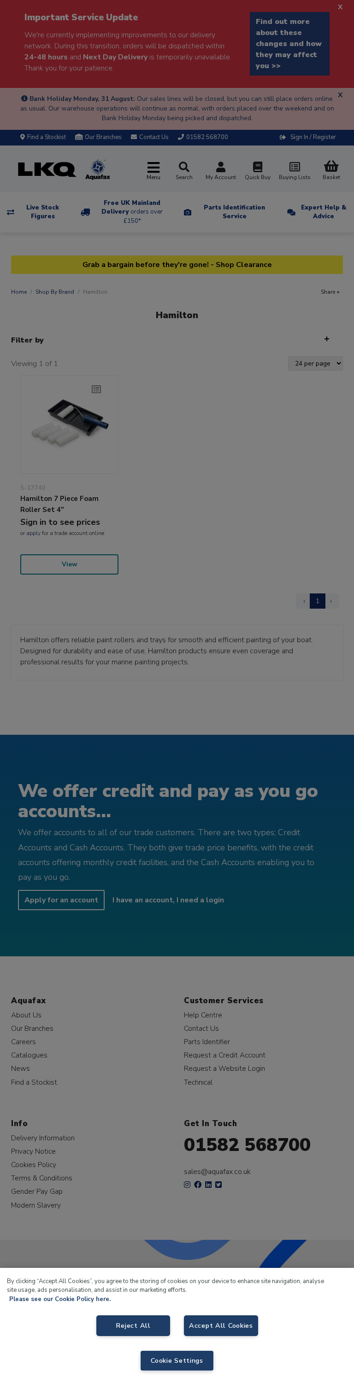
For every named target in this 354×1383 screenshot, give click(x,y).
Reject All (133, 1325)
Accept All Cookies (221, 1325)
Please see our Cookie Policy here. (60, 1299)
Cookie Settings (177, 1360)
